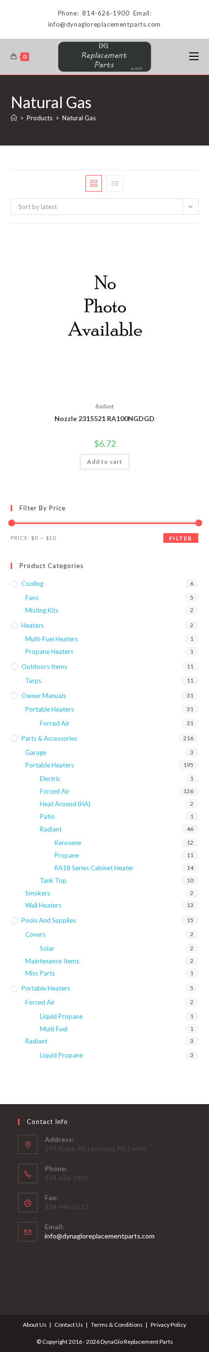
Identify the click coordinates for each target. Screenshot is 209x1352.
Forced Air (55, 723)
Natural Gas (79, 118)
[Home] (14, 118)
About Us (35, 1324)
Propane (66, 855)
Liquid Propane (61, 1016)
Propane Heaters (49, 651)
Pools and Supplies (48, 920)
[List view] (115, 183)
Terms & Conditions (117, 1324)
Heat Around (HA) (65, 804)
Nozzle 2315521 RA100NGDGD (104, 418)
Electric (50, 778)
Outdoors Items (44, 666)
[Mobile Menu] (194, 56)
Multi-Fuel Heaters (51, 639)
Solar (47, 948)
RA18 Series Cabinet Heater (94, 868)
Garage (35, 752)
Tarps (33, 680)
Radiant (104, 406)
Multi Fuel (54, 1029)
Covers (35, 934)
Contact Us (68, 1324)
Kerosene (67, 843)
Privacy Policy (168, 1324)
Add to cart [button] (104, 461)
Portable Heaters (49, 709)
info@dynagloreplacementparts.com (100, 1236)
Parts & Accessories (49, 738)
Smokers (37, 893)
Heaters (32, 625)
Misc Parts (40, 973)
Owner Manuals (43, 696)
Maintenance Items (52, 961)
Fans (31, 598)
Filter (180, 538)
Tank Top (53, 880)
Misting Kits (41, 610)
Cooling (32, 583)
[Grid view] (94, 183)
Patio (47, 816)
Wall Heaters (43, 905)
